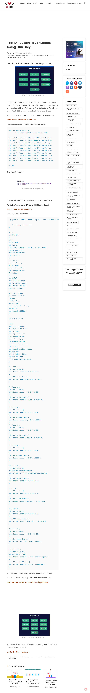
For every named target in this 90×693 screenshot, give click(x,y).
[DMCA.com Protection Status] (74, 284)
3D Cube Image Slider (73, 113)
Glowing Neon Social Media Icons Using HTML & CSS (33, 682)
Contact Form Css (72, 149)
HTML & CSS (49, 55)
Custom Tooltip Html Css (73, 162)
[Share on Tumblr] (80, 87)
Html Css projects (72, 192)
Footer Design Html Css (74, 174)
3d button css (71, 105)
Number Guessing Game (74, 215)
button (11, 55)
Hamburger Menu (72, 177)
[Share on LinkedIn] (80, 83)
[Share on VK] (71, 87)
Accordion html (72, 116)
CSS (32, 55)
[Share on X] (67, 83)
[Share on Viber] (67, 87)
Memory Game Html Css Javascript (74, 206)
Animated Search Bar (73, 124)
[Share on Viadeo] (67, 91)
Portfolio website (72, 222)
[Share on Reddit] (76, 87)
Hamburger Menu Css (73, 180)
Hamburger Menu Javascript (72, 184)
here (52, 115)
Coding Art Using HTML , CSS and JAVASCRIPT (50, 682)
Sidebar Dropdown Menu (74, 239)
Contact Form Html (73, 152)
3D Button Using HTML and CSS (73, 109)
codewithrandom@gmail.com (75, 273)
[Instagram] (66, 69)
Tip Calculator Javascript (71, 259)
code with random (22, 55)
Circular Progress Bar (74, 139)
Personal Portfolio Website (72, 218)
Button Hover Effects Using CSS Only (21, 657)
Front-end (39, 55)
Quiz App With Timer (72, 232)
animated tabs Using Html (73, 131)
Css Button (75, 155)
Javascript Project (73, 203)
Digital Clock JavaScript (71, 167)
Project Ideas (11, 57)
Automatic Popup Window (72, 135)
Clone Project (71, 142)
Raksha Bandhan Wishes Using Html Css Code (15, 682)
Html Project (71, 200)
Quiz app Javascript (72, 229)
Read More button (72, 235)
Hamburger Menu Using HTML (74, 188)
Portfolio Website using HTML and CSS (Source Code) (28, 205)
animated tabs (71, 127)
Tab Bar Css (70, 242)
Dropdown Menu (71, 170)
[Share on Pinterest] (76, 83)
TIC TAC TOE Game (72, 252)
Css (68, 155)
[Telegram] (69, 69)
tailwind (69, 249)
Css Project (70, 159)
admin (11, 53)
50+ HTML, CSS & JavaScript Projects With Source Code (29, 578)
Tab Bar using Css (72, 245)
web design (22, 57)
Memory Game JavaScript (71, 211)
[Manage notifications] (85, 689)
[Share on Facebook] (71, 83)
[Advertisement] (45, 23)
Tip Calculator (71, 255)
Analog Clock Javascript (71, 120)
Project (69, 225)
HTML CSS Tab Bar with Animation (73, 196)
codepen (69, 145)
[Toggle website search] (85, 3)
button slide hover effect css (40, 657)
